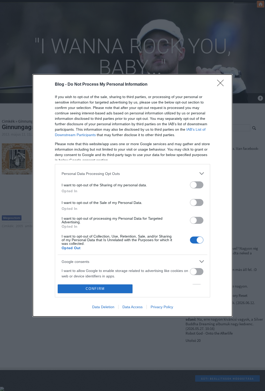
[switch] (196, 184)
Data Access (132, 307)
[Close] (222, 85)
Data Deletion (103, 307)
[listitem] (132, 173)
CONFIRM (95, 289)
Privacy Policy (162, 307)
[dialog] (132, 195)
